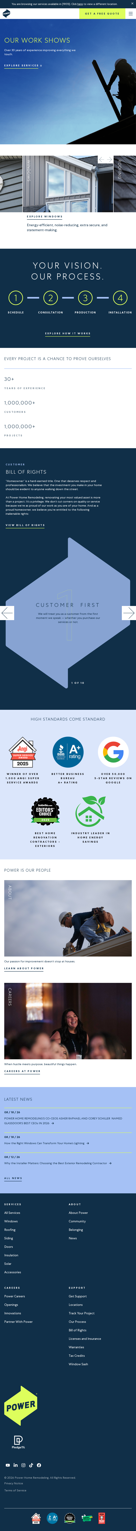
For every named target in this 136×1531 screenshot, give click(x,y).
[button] (132, 3)
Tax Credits (77, 1356)
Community (77, 1221)
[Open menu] (130, 13)
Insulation (11, 1255)
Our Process (77, 1322)
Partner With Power (18, 1322)
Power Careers (14, 1296)
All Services (12, 1213)
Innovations (12, 1313)
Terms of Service (15, 1490)
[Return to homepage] (6, 13)
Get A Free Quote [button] (102, 13)
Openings (11, 1305)
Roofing (9, 1230)
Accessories (12, 1272)
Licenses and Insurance (85, 1339)
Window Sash (78, 1364)
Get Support (78, 1296)
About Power (78, 1213)
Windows (11, 1221)
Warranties (76, 1347)
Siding (8, 1238)
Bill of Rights (77, 1330)
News (73, 1238)
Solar (7, 1264)
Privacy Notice (13, 1483)
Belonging (76, 1230)
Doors (8, 1247)
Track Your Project (82, 1313)
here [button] (80, 4)
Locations (76, 1305)
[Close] (132, 3)
